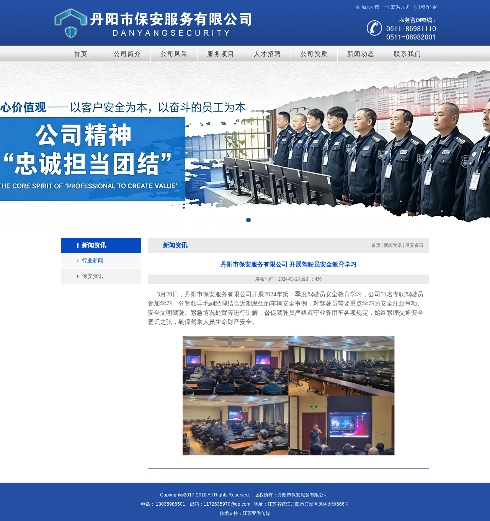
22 (245, 150)
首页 (81, 54)
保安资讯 (92, 276)
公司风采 (174, 54)
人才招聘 (267, 54)
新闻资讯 (393, 245)
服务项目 (221, 54)
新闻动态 (361, 54)
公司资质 (314, 54)
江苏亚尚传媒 (256, 513)
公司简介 (127, 54)
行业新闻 (92, 260)
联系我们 (407, 54)
